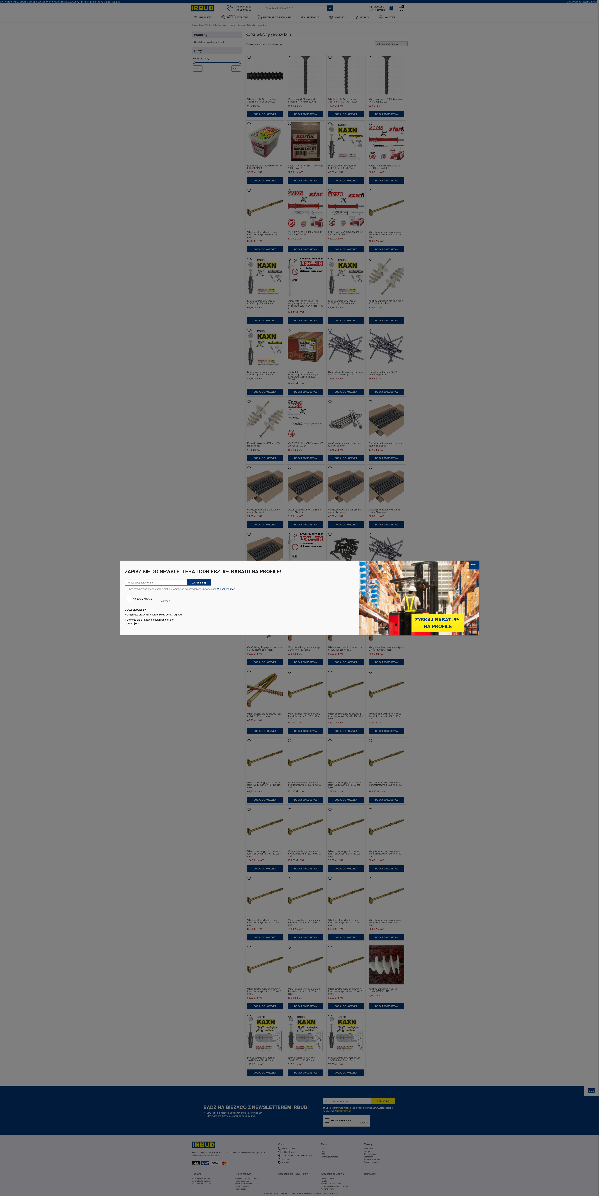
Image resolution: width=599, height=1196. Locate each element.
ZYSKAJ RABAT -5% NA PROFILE (437, 623)
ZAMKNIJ (474, 564)
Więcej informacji (226, 589)
